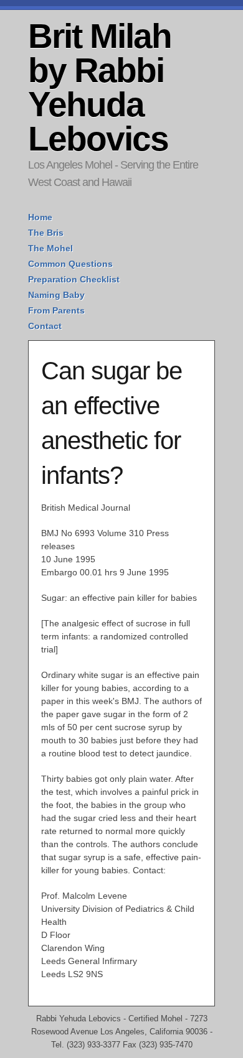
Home (40, 217)
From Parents (56, 310)
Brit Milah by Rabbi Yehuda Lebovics (99, 87)
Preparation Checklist (74, 279)
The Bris (46, 233)
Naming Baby (56, 295)
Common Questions (70, 264)
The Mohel (50, 248)
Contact (45, 326)
